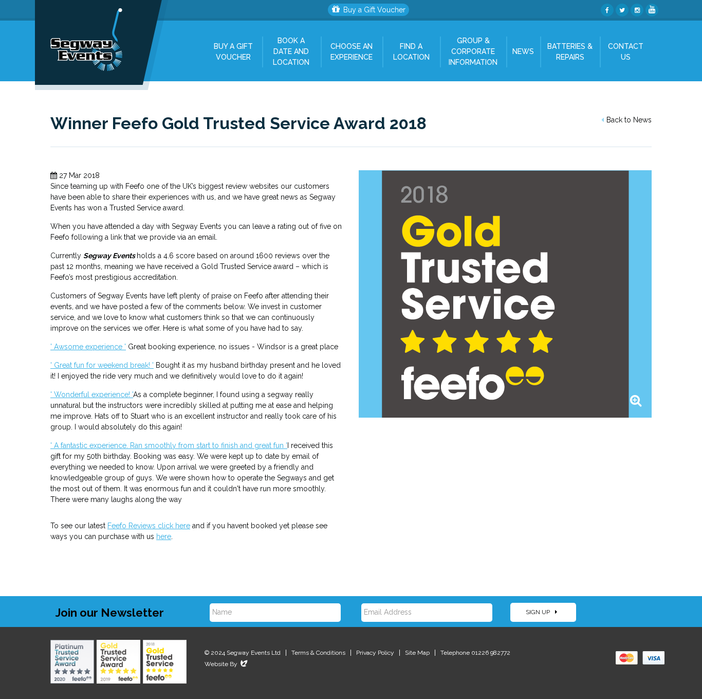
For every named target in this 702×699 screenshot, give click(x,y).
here (163, 536)
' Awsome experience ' (88, 347)
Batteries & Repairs (570, 51)
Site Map (417, 652)
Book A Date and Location (291, 51)
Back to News (629, 120)
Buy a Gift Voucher (374, 10)
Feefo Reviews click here (148, 526)
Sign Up (538, 612)
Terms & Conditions (318, 652)
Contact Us (625, 51)
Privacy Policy (375, 652)
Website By (227, 664)
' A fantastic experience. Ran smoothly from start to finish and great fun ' (168, 445)
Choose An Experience (351, 51)
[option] (505, 294)
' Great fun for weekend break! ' (102, 365)
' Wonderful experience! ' (91, 394)
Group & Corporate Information (473, 51)
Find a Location (411, 51)
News (523, 51)
